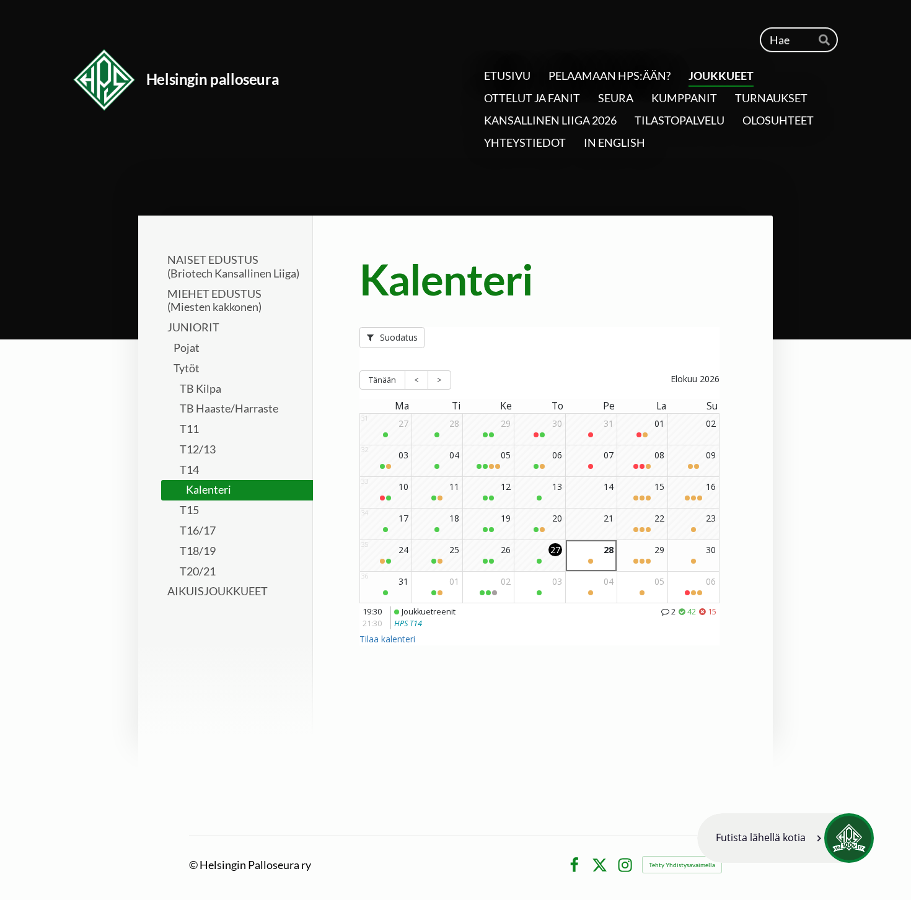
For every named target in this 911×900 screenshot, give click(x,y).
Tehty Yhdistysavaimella (682, 864)
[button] (785, 838)
